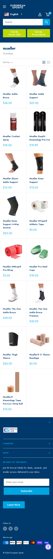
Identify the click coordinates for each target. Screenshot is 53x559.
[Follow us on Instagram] (16, 529)
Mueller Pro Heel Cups (38, 268)
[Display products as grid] (44, 62)
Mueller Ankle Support (36, 95)
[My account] (39, 14)
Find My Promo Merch (38, 33)
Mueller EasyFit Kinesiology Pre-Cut (39, 138)
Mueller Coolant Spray (11, 138)
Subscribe (26, 491)
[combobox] (13, 14)
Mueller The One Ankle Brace (12, 310)
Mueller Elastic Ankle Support (10, 180)
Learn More (13, 504)
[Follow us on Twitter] (11, 529)
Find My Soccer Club (14, 33)
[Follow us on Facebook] (5, 529)
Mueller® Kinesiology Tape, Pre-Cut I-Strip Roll (13, 400)
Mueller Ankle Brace (10, 95)
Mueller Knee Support (36, 180)
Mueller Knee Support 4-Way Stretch (11, 224)
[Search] (46, 22)
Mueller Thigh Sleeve (10, 356)
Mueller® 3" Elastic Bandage (39, 356)
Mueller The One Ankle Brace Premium (38, 312)
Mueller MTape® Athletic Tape (38, 222)
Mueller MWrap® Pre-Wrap (12, 268)
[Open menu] (4, 6)
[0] (47, 14)
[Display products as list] (48, 62)
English (14, 14)
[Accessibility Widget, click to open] (48, 547)
